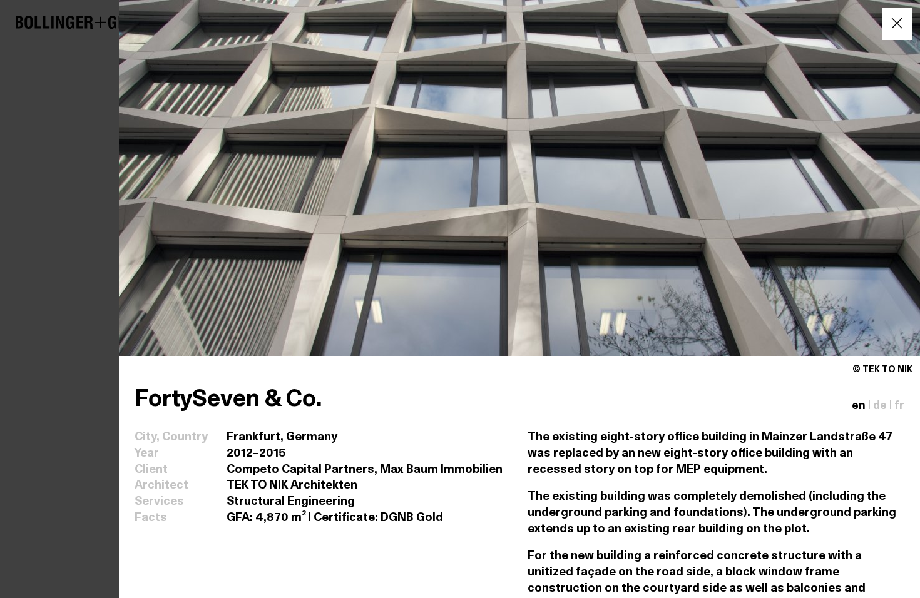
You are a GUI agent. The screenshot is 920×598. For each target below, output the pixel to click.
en (859, 406)
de (880, 406)
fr (899, 406)
